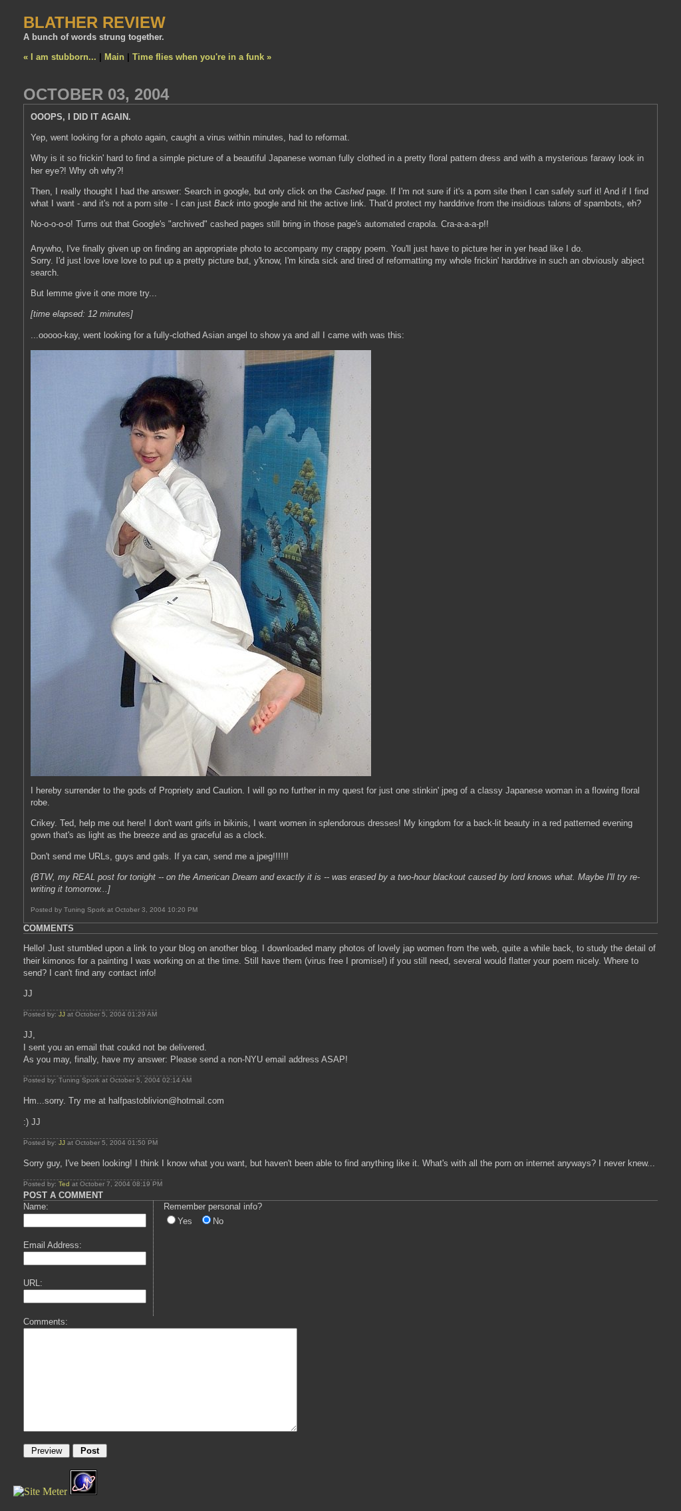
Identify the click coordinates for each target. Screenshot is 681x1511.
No (218, 1221)
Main (114, 57)
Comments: (45, 1322)
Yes (185, 1221)
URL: (33, 1283)
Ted (64, 1183)
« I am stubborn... (59, 57)
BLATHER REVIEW (94, 22)
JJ (62, 1014)
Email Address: (52, 1245)
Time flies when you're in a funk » (201, 57)
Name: (36, 1206)
